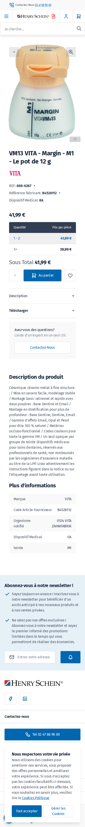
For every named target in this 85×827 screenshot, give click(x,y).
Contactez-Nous (42, 347)
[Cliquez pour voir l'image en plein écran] (71, 52)
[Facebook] (10, 699)
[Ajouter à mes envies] (70, 275)
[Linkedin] (25, 699)
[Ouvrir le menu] (6, 16)
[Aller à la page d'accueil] (36, 16)
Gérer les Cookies (58, 811)
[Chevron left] (14, 52)
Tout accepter (27, 811)
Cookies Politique (35, 798)
